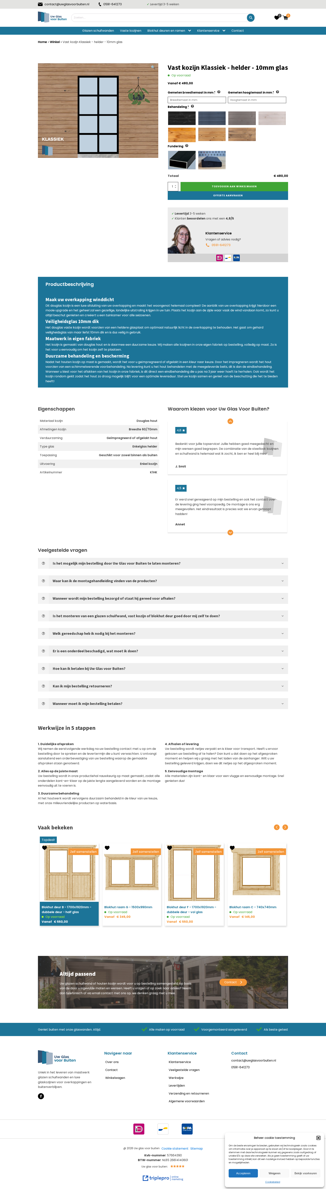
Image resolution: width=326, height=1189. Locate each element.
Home (42, 42)
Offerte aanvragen (228, 195)
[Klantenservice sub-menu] (224, 30)
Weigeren (274, 1173)
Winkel (55, 42)
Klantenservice (208, 30)
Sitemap (196, 1148)
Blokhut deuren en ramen (166, 30)
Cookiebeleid (272, 1182)
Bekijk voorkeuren (305, 1173)
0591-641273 (221, 245)
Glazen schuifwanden (98, 30)
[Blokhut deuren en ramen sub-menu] (190, 30)
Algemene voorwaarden (187, 1101)
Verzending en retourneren (189, 1093)
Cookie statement (174, 1148)
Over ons (112, 1062)
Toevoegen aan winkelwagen (234, 186)
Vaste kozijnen (130, 30)
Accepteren (243, 1173)
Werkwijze (176, 1078)
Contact (237, 30)
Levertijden (177, 1085)
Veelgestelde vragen (184, 1070)
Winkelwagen (115, 1078)
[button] (318, 1138)
